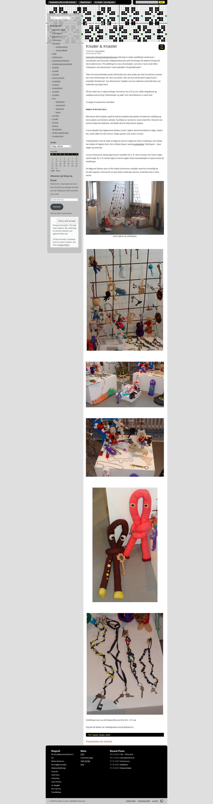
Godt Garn (55, 775)
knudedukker (138, 144)
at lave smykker (58, 78)
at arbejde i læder (58, 30)
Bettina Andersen (57, 761)
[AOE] (161, 801)
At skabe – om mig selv (104, 2)
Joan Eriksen (56, 782)
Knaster (95, 735)
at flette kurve (57, 57)
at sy (54, 98)
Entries (130, 801)
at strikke (55, 95)
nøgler (107, 735)
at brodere (56, 43)
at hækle (55, 67)
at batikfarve (57, 37)
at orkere (55, 85)
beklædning (60, 102)
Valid (85, 761)
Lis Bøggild (55, 785)
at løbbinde (56, 81)
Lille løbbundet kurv (127, 758)
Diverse (55, 126)
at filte (54, 54)
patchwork (60, 109)
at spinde (55, 91)
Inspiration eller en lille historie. (63, 2)
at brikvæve (56, 40)
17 (56, 164)
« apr (52, 170)
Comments (87, 758)
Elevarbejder (57, 129)
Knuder (101, 735)
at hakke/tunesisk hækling (62, 64)
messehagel (60, 105)
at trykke (55, 116)
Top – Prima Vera (126, 754)
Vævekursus (125, 761)
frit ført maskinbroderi (60, 133)
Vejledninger (85, 2)
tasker (58, 112)
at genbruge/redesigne (60, 60)
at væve (55, 122)
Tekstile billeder (61, 50)
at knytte (55, 74)
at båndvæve (57, 33)
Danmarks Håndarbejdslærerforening (102, 57)
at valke (55, 119)
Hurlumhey (55, 778)
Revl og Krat (56, 789)
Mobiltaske (124, 765)
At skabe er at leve (105, 23)
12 (64, 161)
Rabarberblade (125, 768)
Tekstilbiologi (56, 792)
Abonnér (57, 207)
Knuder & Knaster (101, 46)
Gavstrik (54, 771)
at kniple (55, 71)
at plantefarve (57, 88)
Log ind (155, 801)
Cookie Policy (63, 245)
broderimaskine (62, 47)
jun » (58, 170)
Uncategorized (57, 136)
